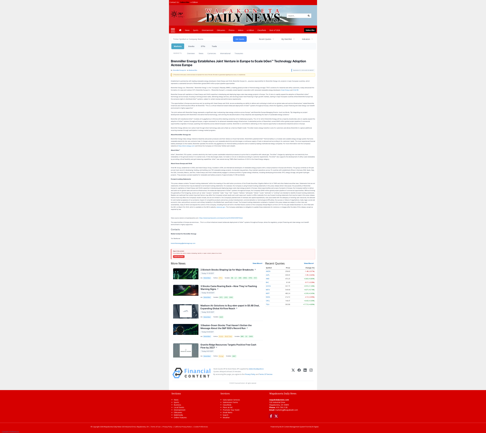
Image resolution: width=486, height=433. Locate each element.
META (268, 290)
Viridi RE (296, 90)
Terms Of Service (265, 374)
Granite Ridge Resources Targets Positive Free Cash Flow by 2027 (228, 346)
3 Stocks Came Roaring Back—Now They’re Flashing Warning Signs (228, 287)
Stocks (191, 46)
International (225, 53)
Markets (178, 46)
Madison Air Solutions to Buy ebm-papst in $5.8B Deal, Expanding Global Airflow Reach (230, 307)
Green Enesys (285, 90)
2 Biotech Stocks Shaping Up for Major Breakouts (228, 269)
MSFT (268, 293)
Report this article (178, 256)
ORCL (268, 301)
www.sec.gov (220, 207)
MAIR (221, 317)
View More (257, 263)
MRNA (245, 278)
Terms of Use (156, 427)
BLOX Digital (313, 427)
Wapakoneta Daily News (112, 427)
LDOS (226, 297)
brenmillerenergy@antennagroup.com (183, 243)
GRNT (234, 356)
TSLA (267, 304)
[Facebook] (299, 373)
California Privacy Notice (183, 427)
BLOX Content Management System (292, 427)
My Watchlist (286, 39)
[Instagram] (311, 373)
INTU (221, 297)
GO (246, 336)
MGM (231, 297)
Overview (191, 53)
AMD (267, 279)
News (201, 53)
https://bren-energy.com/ (186, 146)
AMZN (268, 271)
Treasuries (239, 53)
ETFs (203, 46)
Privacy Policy (250, 374)
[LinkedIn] (305, 373)
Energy (221, 356)
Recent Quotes (265, 39)
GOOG (268, 286)
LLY (236, 278)
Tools (214, 46)
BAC (267, 282)
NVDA (268, 297)
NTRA (250, 278)
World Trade (228, 336)
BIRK (242, 336)
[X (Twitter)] (293, 373)
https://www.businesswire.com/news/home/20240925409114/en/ (221, 218)
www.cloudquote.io (256, 369)
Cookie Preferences (201, 427)
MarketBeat (207, 278)
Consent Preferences (10, 431)
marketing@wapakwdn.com (286, 410)
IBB (232, 278)
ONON (251, 336)
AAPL (268, 275)
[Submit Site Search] (308, 16)
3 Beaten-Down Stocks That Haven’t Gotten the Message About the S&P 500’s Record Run (226, 327)
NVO (255, 278)
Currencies (211, 53)
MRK (240, 278)
